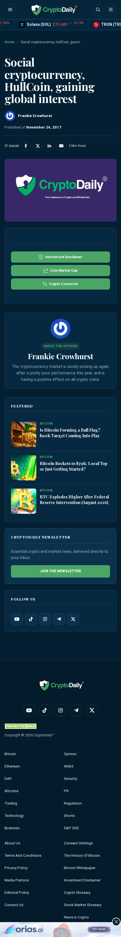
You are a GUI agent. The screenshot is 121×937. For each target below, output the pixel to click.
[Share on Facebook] (26, 146)
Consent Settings (78, 843)
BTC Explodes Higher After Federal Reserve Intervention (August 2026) (74, 499)
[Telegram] (59, 619)
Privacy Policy (16, 868)
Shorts (69, 816)
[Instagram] (45, 619)
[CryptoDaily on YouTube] (61, 146)
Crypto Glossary (77, 892)
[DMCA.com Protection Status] (21, 726)
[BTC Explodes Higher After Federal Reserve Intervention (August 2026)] (23, 501)
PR (66, 791)
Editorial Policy (17, 892)
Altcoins (11, 791)
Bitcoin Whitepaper (79, 868)
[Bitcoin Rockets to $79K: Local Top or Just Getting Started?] (23, 468)
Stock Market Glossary (82, 905)
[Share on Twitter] (38, 146)
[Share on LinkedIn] (49, 146)
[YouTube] (17, 619)
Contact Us (14, 905)
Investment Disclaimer (82, 880)
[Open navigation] (10, 9)
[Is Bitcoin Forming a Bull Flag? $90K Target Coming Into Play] (23, 434)
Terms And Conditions (23, 855)
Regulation (73, 803)
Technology (14, 816)
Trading (11, 803)
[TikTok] (31, 619)
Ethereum (12, 766)
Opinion (70, 754)
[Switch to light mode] (110, 9)
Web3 (69, 766)
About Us (12, 843)
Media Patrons (17, 880)
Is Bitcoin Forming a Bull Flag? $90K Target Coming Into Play (70, 432)
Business (12, 828)
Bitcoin (10, 754)
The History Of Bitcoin (82, 855)
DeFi (8, 778)
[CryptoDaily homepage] (54, 9)
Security (70, 778)
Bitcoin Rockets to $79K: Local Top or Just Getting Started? (73, 466)
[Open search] (98, 9)
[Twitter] (73, 619)
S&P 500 (71, 828)
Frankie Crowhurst (60, 356)
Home (10, 42)
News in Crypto (76, 917)
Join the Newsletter (60, 571)
